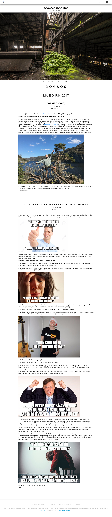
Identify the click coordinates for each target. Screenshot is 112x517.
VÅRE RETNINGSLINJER (39, 504)
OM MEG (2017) (56, 103)
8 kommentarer (56, 106)
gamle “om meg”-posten (46, 114)
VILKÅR (59, 504)
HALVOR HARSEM (56, 8)
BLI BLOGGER (76, 504)
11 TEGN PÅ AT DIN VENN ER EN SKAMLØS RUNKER (56, 204)
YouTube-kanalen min (51, 125)
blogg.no (42, 510)
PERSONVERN (51, 504)
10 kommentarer (56, 208)
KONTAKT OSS (66, 504)
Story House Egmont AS (65, 510)
